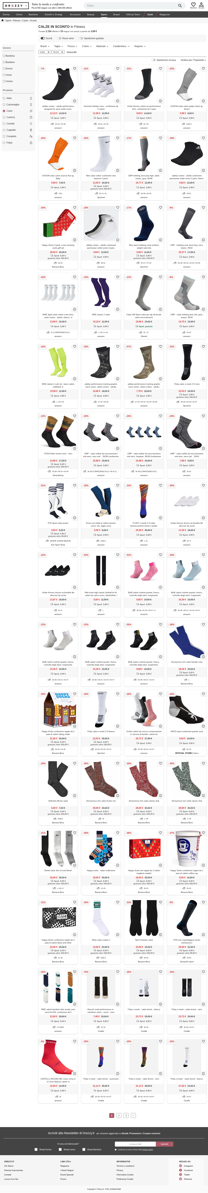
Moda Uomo (69, 1149)
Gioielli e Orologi (53, 14)
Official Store (133, 14)
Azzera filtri (72, 52)
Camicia (11, 117)
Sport (104, 14)
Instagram (188, 1166)
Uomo (19, 14)
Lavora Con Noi (11, 1179)
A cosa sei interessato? (68, 1144)
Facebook (188, 1170)
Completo (11, 136)
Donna (6, 14)
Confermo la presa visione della (135, 1150)
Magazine (165, 14)
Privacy (120, 1170)
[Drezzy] (16, 5)
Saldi (150, 14)
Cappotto (11, 130)
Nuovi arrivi (68, 38)
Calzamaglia (13, 104)
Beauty (91, 14)
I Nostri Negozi (67, 1170)
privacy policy (148, 1150)
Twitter (187, 1175)
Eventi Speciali (66, 1175)
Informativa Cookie (125, 1175)
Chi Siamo (8, 1166)
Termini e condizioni (125, 1166)
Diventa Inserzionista (13, 1170)
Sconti (49, 38)
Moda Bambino (94, 1149)
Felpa (9, 142)
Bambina (10, 56)
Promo (63, 1179)
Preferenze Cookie (125, 1179)
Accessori (75, 14)
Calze (9, 111)
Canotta (10, 123)
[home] (2, 20)
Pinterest (188, 1179)
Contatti (7, 1175)
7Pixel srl (100, 1189)
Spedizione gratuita (94, 38)
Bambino (33, 14)
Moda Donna (45, 1149)
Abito (9, 98)
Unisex (9, 81)
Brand (116, 14)
